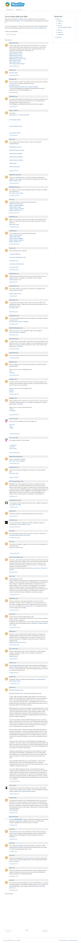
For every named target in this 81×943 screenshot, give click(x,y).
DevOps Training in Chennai (15, 235)
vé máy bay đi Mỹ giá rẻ (14, 254)
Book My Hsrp (12, 816)
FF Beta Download (13, 810)
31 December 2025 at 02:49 (14, 781)
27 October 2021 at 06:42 (14, 348)
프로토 (10, 426)
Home (27, 930)
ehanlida (11, 631)
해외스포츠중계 (13, 448)
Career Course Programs (14, 557)
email (31, 28)
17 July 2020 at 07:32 (13, 135)
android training (12, 163)
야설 (10, 371)
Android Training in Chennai (15, 55)
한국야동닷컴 (19, 346)
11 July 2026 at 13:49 (13, 863)
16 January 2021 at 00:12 (14, 195)
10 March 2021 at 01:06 (13, 269)
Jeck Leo (11, 785)
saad (10, 880)
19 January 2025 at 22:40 (14, 644)
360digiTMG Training (14, 174)
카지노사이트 (12, 418)
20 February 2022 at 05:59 (14, 433)
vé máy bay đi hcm (13, 260)
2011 (58, 19)
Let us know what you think (64, 27)
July (59, 23)
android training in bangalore (15, 153)
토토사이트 (11, 424)
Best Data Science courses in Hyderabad (18, 321)
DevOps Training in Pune (15, 241)
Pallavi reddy (12, 300)
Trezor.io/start (12, 648)
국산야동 (11, 409)
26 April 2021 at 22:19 (13, 282)
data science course (14, 307)
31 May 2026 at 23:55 (13, 812)
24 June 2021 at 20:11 (13, 324)
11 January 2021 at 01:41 (14, 183)
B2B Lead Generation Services (16, 690)
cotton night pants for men (25, 524)
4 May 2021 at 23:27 (13, 296)
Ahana (10, 530)
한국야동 (11, 390)
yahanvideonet (12, 338)
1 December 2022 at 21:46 (14, 553)
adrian (10, 867)
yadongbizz (11, 361)
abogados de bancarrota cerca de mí (17, 642)
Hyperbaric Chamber (32, 870)
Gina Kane (11, 797)
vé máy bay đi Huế (13, 267)
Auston (10, 576)
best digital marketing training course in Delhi (19, 535)
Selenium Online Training (15, 207)
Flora (10, 199)
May (59, 30)
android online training (14, 166)
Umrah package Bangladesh (15, 665)
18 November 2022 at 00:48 (14, 537)
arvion (10, 829)
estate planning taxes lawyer (15, 578)
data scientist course (14, 224)
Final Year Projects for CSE (15, 126)
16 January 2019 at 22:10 (14, 66)
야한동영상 (15, 366)
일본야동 (25, 385)
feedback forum (43, 28)
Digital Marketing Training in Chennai (17, 58)
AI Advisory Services (18, 831)
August (59, 21)
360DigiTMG (12, 96)
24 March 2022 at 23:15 (13, 477)
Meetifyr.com (19, 9)
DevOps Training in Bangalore (16, 238)
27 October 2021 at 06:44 (14, 357)
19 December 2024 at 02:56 (14, 627)
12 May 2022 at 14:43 (13, 507)
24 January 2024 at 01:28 (14, 610)
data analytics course (14, 85)
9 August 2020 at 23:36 (13, 170)
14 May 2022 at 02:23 (13, 516)
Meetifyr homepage (18, 19)
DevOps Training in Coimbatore (16, 240)
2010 (58, 37)
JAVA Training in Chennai (15, 60)
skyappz (11, 676)
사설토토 (11, 428)
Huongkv (11, 248)
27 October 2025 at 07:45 (14, 683)
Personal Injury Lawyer (28, 858)
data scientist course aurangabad (17, 461)
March (59, 32)
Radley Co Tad (12, 110)
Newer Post (8, 931)
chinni (10, 541)
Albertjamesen (12, 598)
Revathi (11, 139)
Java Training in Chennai (15, 119)
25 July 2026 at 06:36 (13, 890)
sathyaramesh (12, 43)
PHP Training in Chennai (15, 62)
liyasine (11, 614)
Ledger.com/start (13, 656)
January (60, 34)
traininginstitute (12, 273)
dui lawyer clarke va (29, 606)
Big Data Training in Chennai (15, 53)
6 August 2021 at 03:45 (13, 334)
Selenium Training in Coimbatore (16, 208)
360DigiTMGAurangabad (14, 328)
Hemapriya (11, 230)
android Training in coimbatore (16, 160)
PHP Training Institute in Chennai (17, 63)
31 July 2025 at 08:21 (13, 658)
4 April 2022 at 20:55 (13, 496)
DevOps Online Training (14, 236)
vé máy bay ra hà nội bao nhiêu (16, 264)
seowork (11, 687)
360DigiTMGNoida (13, 187)
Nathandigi (11, 79)
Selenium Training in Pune (15, 210)
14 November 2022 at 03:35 (14, 526)
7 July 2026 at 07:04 (13, 825)
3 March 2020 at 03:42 (13, 92)
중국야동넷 (45, 355)
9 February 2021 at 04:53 (14, 244)
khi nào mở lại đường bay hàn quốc (17, 257)
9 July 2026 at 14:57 (13, 839)
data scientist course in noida (16, 193)
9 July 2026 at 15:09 (13, 851)
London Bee (12, 520)
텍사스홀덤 (18, 504)
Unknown (11, 70)
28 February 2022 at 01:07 (14, 463)
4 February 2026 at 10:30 (14, 793)
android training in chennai (15, 147)
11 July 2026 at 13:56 (13, 876)
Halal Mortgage (19, 845)
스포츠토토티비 (13, 445)
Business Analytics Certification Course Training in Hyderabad (23, 86)
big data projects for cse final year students (19, 114)
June (59, 25)
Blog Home (9, 9)
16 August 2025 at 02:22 (14, 672)
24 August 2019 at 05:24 (14, 75)
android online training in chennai (16, 150)
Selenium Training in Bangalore (16, 205)
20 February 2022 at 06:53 (14, 452)
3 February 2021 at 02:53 (14, 212)
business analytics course (15, 180)
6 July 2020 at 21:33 (13, 106)
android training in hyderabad (15, 156)
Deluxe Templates (74, 940)
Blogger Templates (62, 940)
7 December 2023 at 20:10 (14, 594)
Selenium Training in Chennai (16, 57)
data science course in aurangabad (17, 332)
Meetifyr (10, 940)
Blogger (19, 940)
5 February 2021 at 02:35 (14, 226)
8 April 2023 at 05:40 (13, 572)
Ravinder (11, 511)
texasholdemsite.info (14, 500)
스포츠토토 (11, 446)
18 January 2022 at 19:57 (14, 375)
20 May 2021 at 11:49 (13, 311)
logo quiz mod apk (13, 72)
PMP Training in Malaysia (15, 481)
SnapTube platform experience (29, 791)
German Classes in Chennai (15, 52)
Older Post (45, 931)
